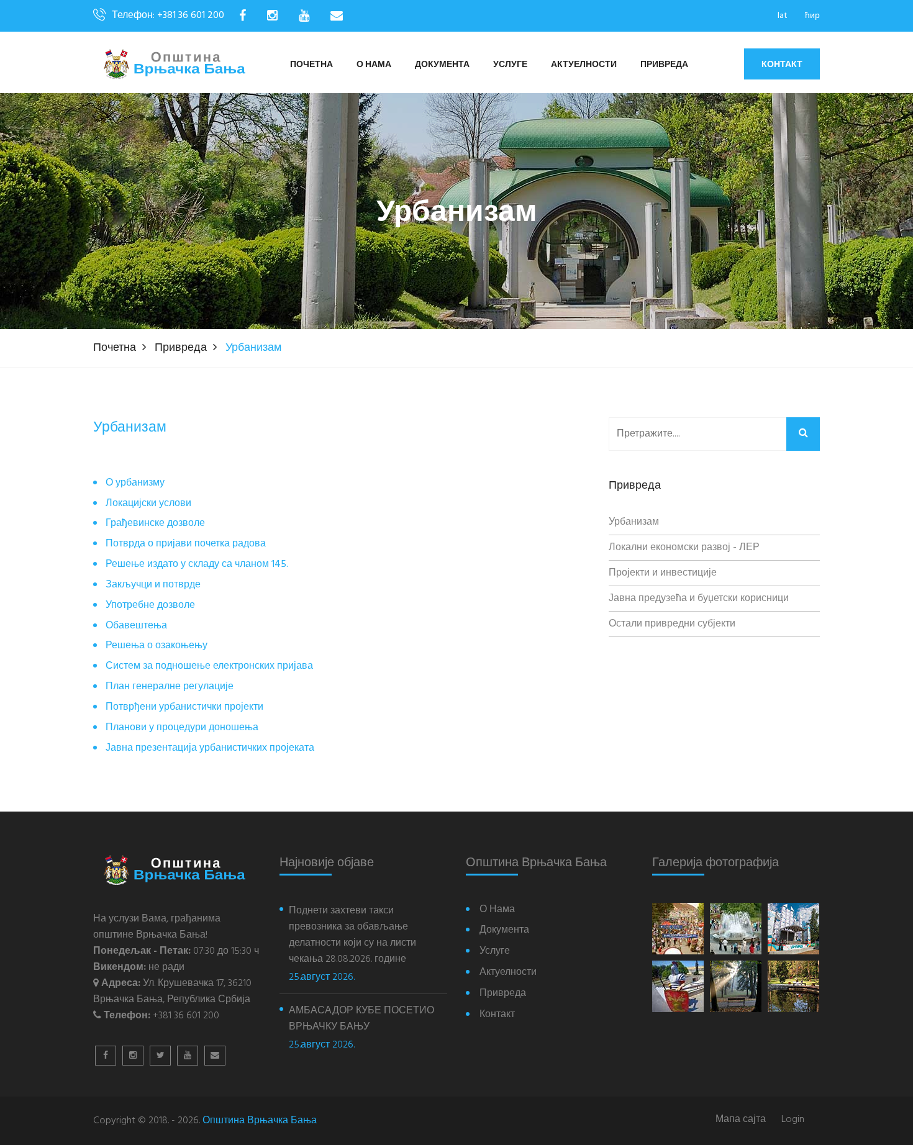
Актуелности (584, 65)
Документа (442, 65)
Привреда (664, 65)
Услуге (510, 65)
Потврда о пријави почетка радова (186, 544)
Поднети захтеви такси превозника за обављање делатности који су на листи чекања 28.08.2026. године (352, 935)
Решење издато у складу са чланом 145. (197, 565)
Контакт (781, 64)
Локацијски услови (148, 504)
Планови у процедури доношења (182, 728)
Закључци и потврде (153, 585)
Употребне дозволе (150, 606)
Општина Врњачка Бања (259, 1121)
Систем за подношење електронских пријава (209, 666)
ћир (812, 16)
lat (783, 16)
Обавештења (136, 626)
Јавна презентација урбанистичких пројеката (210, 748)
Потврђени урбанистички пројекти (184, 707)
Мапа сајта (740, 1120)
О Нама (374, 65)
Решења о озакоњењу (156, 646)
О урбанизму (135, 483)
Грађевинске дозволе (155, 524)
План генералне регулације (170, 687)
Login (792, 1120)
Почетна (311, 65)
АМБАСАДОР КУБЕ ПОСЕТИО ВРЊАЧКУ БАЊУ (361, 1019)
